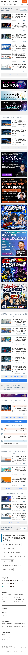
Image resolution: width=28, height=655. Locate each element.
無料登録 (24, 1)
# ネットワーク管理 (7, 561)
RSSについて (17, 597)
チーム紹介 (4, 610)
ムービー (16, 4)
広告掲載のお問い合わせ (19, 626)
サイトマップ (4, 599)
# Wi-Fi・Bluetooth (15, 544)
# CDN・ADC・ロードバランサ (11, 553)
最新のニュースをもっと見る (14, 147)
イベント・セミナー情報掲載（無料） (14, 421)
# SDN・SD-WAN (7, 557)
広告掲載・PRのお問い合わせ (14, 380)
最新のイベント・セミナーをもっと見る (14, 417)
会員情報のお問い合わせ (19, 623)
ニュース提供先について (19, 599)
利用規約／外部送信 (18, 594)
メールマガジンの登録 (6, 594)
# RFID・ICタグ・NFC (8, 548)
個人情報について (5, 639)
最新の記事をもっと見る (14, 75)
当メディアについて (18, 601)
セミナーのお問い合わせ (7, 626)
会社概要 (4, 634)
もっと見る (14, 446)
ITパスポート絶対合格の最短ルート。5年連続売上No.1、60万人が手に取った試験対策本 (15, 387)
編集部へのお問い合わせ (7, 623)
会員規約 (4, 601)
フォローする (24, 9)
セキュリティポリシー (6, 637)
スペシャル (9, 4)
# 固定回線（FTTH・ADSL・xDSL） (12, 565)
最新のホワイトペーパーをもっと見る (14, 488)
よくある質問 (4, 597)
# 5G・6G (4, 544)
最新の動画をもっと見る (14, 522)
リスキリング (22, 4)
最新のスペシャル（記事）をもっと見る (14, 376)
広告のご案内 (4, 612)
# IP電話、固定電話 (7, 569)
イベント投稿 (4, 615)
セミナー (3, 4)
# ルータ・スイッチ (19, 557)
